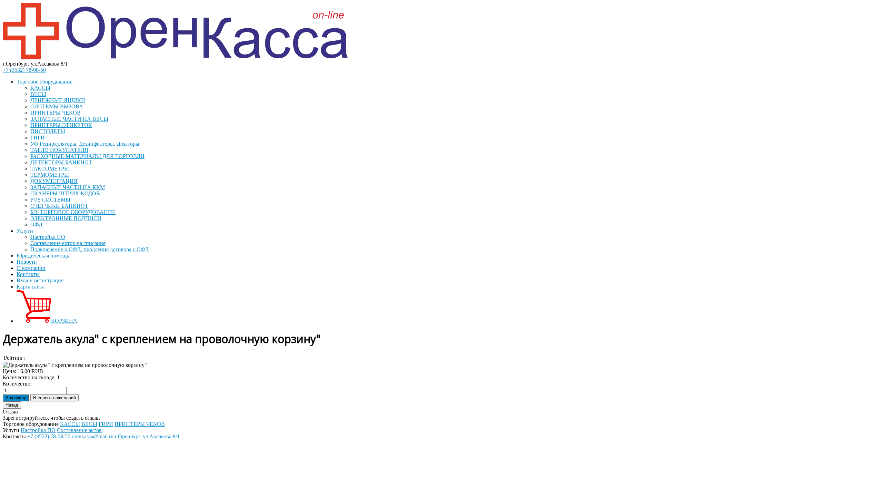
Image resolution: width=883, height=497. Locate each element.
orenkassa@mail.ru (92, 436)
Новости (27, 262)
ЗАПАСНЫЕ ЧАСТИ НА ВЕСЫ (69, 119)
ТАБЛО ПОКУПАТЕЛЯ (59, 150)
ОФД (36, 224)
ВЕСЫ (38, 94)
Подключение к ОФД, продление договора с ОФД (89, 249)
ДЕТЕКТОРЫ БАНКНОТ (61, 162)
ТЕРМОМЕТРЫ (49, 175)
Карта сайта (30, 287)
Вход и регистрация (40, 280)
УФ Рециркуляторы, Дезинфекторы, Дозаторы (84, 144)
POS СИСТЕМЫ (50, 200)
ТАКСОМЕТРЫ (49, 169)
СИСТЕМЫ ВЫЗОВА (56, 106)
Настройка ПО (47, 237)
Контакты (28, 274)
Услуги (25, 231)
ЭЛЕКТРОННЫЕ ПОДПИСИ (65, 218)
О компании (31, 268)
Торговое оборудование (44, 82)
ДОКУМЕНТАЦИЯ (54, 181)
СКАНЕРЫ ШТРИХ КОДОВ (65, 193)
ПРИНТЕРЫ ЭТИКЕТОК (61, 125)
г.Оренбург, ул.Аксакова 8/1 (147, 436)
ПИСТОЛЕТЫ (47, 131)
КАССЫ (40, 88)
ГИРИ (37, 137)
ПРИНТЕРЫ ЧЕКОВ (55, 113)
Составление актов (79, 430)
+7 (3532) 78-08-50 (24, 70)
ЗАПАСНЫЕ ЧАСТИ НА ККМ (67, 187)
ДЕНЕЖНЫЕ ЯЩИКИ (57, 100)
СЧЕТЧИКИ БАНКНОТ (59, 206)
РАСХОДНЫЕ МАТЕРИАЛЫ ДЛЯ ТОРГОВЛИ (87, 156)
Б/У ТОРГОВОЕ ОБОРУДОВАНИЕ (73, 212)
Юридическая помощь (43, 256)
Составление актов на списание (68, 243)
